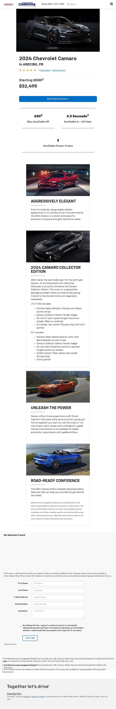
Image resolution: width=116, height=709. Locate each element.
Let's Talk (30, 638)
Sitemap (34, 696)
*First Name (23, 583)
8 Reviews (45, 70)
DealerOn (26, 696)
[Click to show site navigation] (111, 4)
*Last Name (23, 590)
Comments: (23, 611)
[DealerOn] (14, 694)
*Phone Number (21, 604)
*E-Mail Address (21, 597)
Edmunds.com (58, 70)
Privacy (42, 696)
